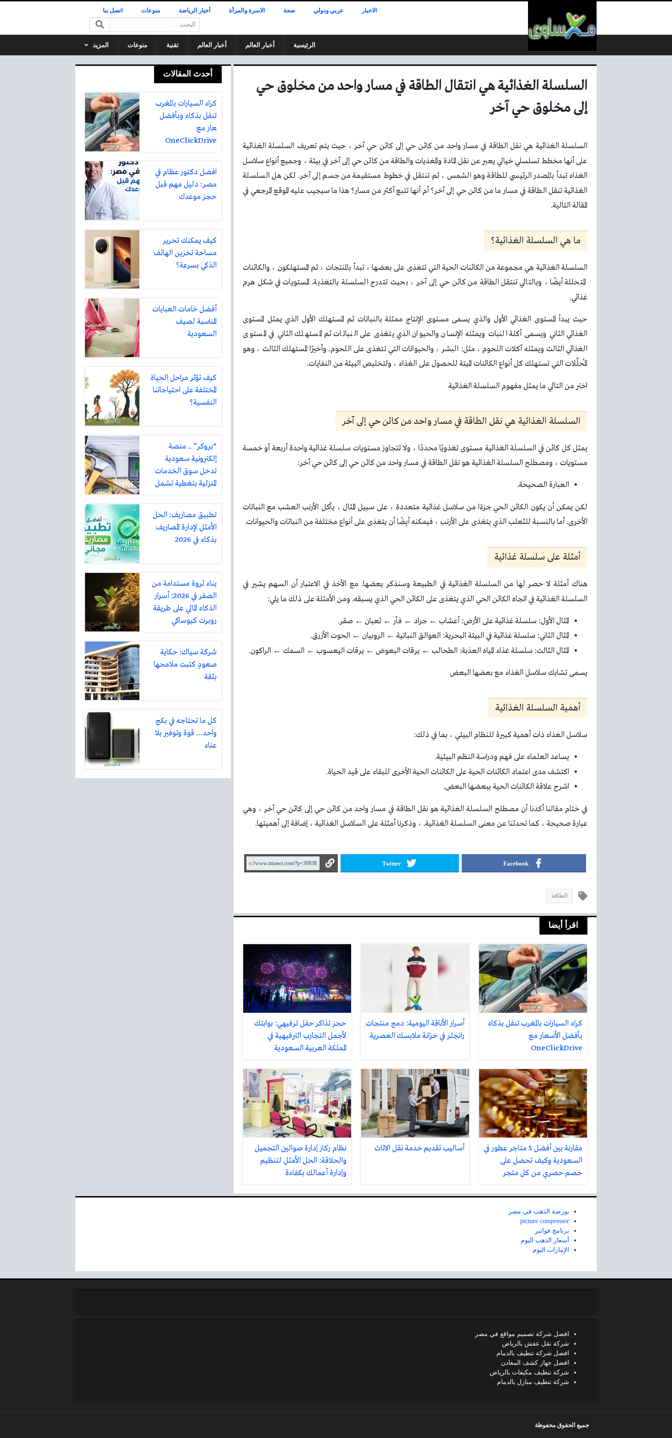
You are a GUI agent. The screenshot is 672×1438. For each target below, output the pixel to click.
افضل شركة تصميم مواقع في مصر (522, 1334)
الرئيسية (304, 45)
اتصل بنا (113, 10)
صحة (289, 10)
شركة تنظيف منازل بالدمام (533, 1382)
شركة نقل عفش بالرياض (535, 1343)
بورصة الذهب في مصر (538, 1211)
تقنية (172, 45)
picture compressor (544, 1221)
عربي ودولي (329, 10)
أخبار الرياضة (195, 10)
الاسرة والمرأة (247, 10)
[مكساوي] (562, 26)
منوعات (150, 10)
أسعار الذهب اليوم (545, 1240)
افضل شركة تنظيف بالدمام (532, 1353)
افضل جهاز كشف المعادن (535, 1362)
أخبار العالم (260, 45)
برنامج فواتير (552, 1230)
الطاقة (559, 896)
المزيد (101, 45)
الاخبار (369, 10)
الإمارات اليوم (551, 1249)
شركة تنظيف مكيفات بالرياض (529, 1372)
